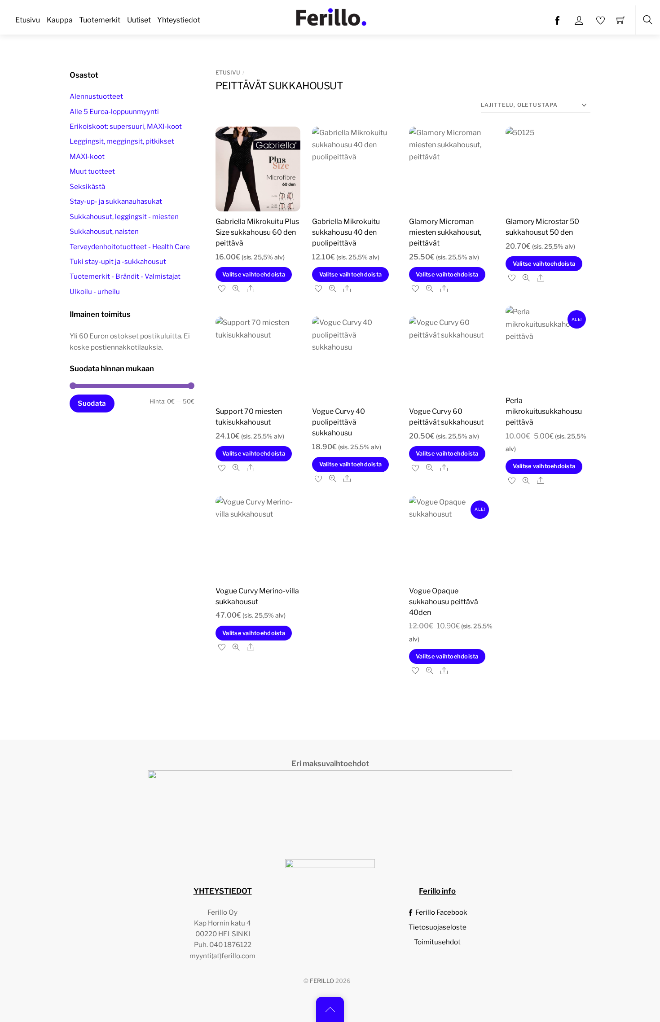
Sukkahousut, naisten (104, 231)
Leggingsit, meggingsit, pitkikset (122, 141)
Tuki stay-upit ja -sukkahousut (118, 261)
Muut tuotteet (92, 171)
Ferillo (322, 981)
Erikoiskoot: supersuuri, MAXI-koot (126, 126)
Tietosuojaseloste (437, 927)
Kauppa (60, 20)
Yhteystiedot (178, 20)
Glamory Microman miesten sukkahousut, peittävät (445, 232)
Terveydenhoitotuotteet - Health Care (130, 246)
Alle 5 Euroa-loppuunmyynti (114, 111)
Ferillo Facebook (440, 912)
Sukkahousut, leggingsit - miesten (124, 216)
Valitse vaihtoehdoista (253, 274)
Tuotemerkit (99, 20)
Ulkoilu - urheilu (95, 291)
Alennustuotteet (96, 96)
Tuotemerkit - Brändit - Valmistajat (125, 276)
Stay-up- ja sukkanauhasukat (116, 201)
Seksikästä (87, 186)
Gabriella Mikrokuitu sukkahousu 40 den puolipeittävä (346, 232)
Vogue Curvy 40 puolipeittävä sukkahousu (338, 422)
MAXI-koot (87, 156)
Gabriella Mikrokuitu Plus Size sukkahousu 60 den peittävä (257, 232)
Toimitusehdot (437, 942)
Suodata (92, 403)
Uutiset (139, 20)
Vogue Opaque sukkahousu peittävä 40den (443, 602)
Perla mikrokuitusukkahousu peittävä (544, 411)
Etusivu (27, 20)
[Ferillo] (331, 16)
